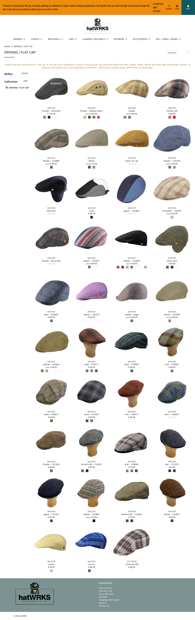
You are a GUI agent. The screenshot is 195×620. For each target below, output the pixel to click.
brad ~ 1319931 (91, 414)
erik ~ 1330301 (172, 364)
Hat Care (103, 597)
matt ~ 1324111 (91, 364)
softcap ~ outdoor (51, 364)
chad (91, 210)
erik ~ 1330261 (132, 464)
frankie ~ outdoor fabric (91, 111)
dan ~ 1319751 (172, 464)
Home (7, 46)
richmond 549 (131, 564)
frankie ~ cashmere (51, 111)
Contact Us (104, 605)
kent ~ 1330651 (132, 364)
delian (92, 160)
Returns (102, 602)
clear (26, 81)
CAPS (71, 39)
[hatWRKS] (97, 25)
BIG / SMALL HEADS (167, 39)
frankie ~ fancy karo (51, 260)
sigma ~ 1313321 (51, 514)
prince (92, 564)
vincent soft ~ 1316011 (91, 464)
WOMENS (119, 39)
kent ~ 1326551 (172, 414)
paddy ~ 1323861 (92, 514)
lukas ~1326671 (51, 414)
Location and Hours (158, 7)
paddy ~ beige (132, 314)
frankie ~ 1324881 (51, 160)
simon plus (172, 260)
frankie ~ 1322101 (172, 160)
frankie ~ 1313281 (51, 464)
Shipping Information (109, 599)
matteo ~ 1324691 (131, 260)
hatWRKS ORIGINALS (94, 39)
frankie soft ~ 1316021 (131, 514)
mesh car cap (131, 160)
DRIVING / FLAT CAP (23, 46)
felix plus (51, 210)
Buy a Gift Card (106, 594)
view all (25, 73)
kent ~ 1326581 (51, 314)
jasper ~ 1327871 (92, 260)
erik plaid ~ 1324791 (172, 210)
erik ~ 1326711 (132, 414)
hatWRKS (23, 616)
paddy (132, 111)
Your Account (105, 588)
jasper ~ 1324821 (132, 210)
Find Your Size (105, 591)
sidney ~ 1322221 (91, 314)
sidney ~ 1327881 (172, 314)
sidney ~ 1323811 (172, 514)
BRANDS (18, 39)
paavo (51, 564)
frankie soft (172, 111)
